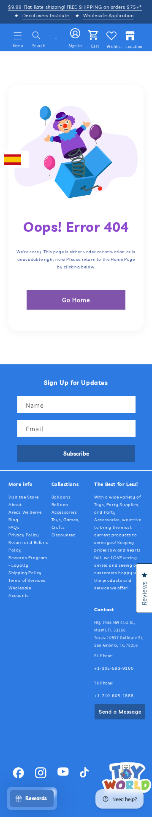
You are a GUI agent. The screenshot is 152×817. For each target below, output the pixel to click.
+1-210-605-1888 (113, 695)
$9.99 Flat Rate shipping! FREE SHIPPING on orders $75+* (75, 7)
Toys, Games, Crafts (65, 523)
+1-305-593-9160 (113, 668)
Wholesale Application (108, 16)
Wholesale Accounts (19, 591)
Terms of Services (26, 580)
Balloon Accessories (64, 508)
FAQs (13, 527)
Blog (13, 520)
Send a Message (120, 711)
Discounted (64, 535)
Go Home (76, 300)
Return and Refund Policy (28, 546)
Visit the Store (23, 497)
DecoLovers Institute (46, 16)
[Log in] (75, 33)
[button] (17, 36)
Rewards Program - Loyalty (27, 561)
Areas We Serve (24, 512)
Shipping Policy (25, 573)
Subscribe (76, 453)
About (15, 504)
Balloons (61, 497)
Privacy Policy (23, 535)
